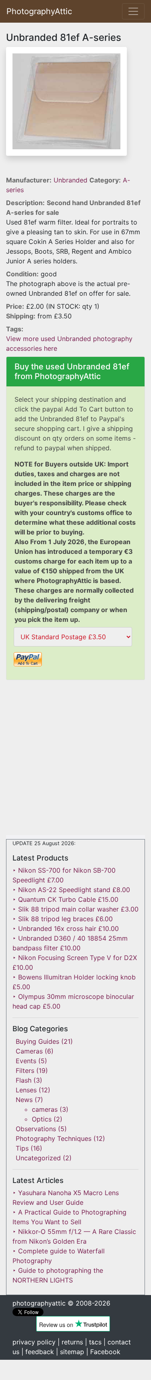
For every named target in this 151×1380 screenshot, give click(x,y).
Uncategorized (38, 1158)
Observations (36, 1129)
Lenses (26, 1090)
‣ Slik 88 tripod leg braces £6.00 (62, 919)
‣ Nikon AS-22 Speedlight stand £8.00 (71, 890)
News (24, 1100)
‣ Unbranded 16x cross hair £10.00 (65, 928)
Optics (42, 1119)
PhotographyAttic (39, 11)
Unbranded (71, 180)
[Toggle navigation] (133, 11)
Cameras (29, 1051)
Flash (23, 1080)
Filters (25, 1070)
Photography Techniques (53, 1138)
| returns (70, 1342)
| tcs (93, 1342)
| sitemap (70, 1352)
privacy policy (34, 1342)
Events (26, 1061)
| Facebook (103, 1352)
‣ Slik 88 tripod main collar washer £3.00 (75, 909)
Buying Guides (37, 1041)
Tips (22, 1148)
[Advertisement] (75, 759)
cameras (45, 1109)
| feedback (37, 1352)
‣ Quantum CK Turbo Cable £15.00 (65, 899)
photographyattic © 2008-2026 (61, 1303)
